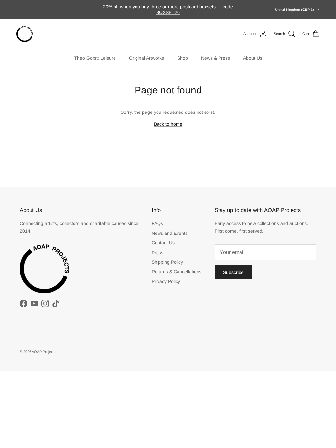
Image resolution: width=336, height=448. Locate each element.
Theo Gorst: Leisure (95, 58)
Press (157, 252)
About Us (252, 58)
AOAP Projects (44, 352)
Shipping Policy (167, 262)
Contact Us (163, 242)
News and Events (170, 233)
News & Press (215, 58)
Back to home (168, 124)
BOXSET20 (168, 12)
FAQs (157, 223)
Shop (182, 58)
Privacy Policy (166, 281)
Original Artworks (146, 58)
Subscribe (233, 272)
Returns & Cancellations (176, 271)
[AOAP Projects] (24, 34)
